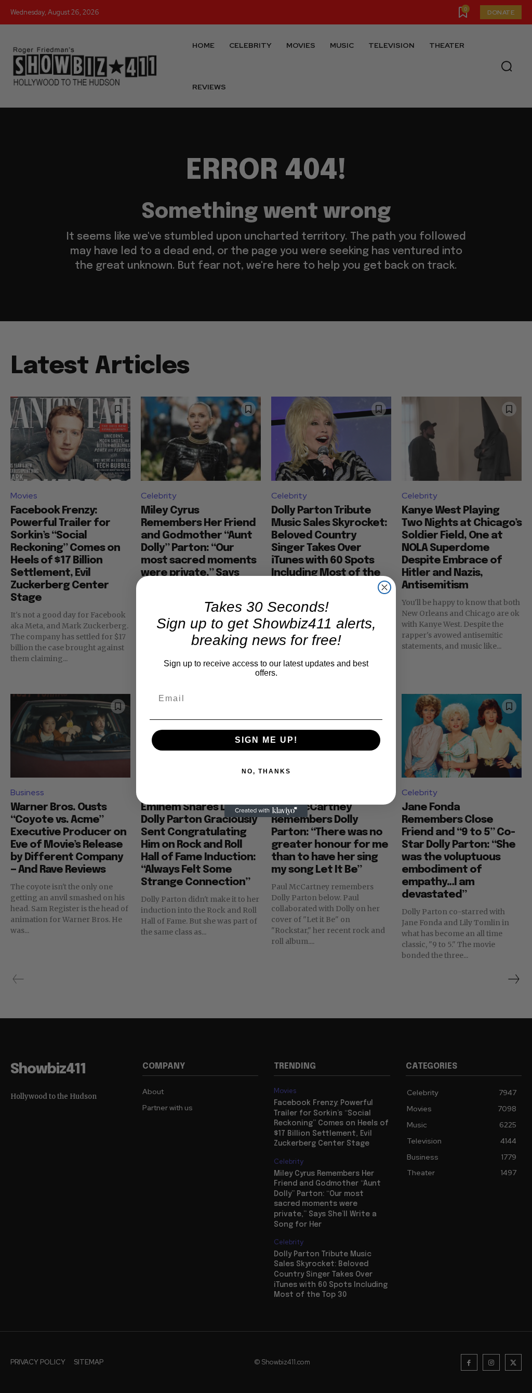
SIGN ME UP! (266, 739)
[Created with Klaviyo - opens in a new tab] (266, 811)
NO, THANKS (266, 771)
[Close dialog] (384, 587)
